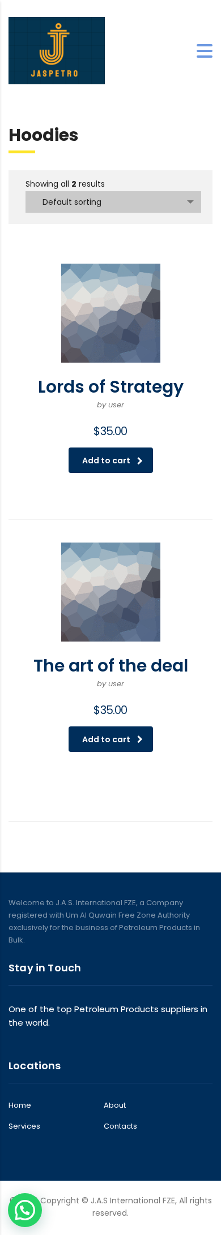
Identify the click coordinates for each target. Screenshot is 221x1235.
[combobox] (113, 202)
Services (24, 1126)
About (115, 1105)
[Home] (56, 49)
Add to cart (106, 460)
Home (19, 1105)
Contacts (120, 1126)
